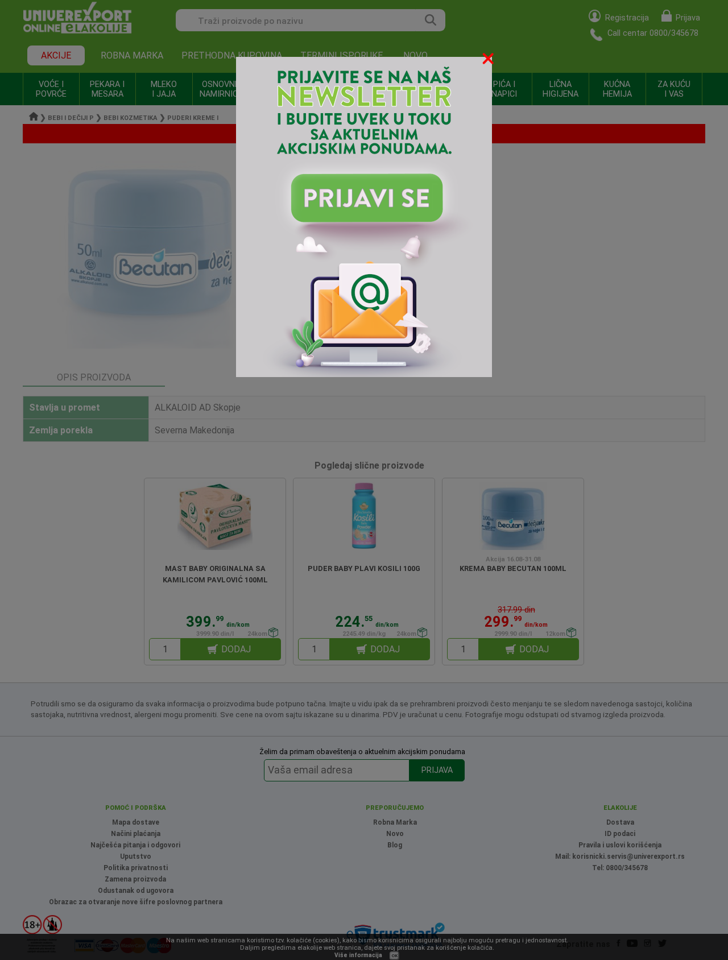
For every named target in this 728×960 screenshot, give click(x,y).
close (489, 60)
